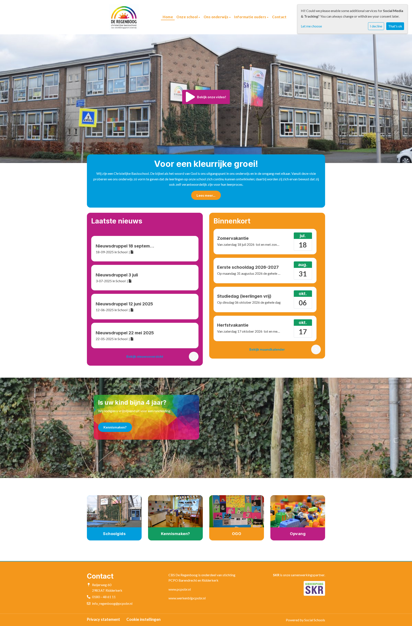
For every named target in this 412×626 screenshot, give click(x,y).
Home (168, 17)
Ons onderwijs (216, 17)
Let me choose (311, 26)
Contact (279, 17)
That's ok (395, 26)
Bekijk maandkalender (267, 349)
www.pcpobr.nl (179, 589)
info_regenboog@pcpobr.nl (112, 603)
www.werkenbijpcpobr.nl (187, 598)
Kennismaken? (115, 427)
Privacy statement (103, 619)
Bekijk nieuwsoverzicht (144, 356)
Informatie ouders (250, 17)
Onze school (187, 17)
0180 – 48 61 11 (104, 597)
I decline (376, 26)
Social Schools (314, 620)
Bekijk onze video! (211, 97)
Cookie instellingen (143, 619)
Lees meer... (206, 195)
